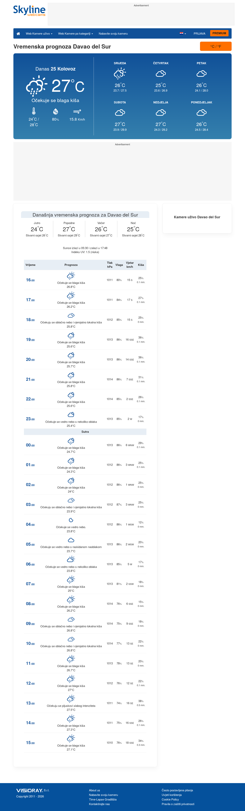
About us (94, 790)
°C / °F (215, 46)
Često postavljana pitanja (177, 790)
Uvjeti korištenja (172, 795)
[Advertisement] (141, 16)
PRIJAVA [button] (199, 33)
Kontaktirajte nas (99, 804)
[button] (183, 33)
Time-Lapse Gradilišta (103, 799)
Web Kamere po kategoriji (74, 33)
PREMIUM (219, 33)
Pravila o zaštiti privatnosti (178, 804)
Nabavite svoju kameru (113, 33)
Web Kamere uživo (38, 33)
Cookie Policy (170, 799)
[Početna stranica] (18, 33)
